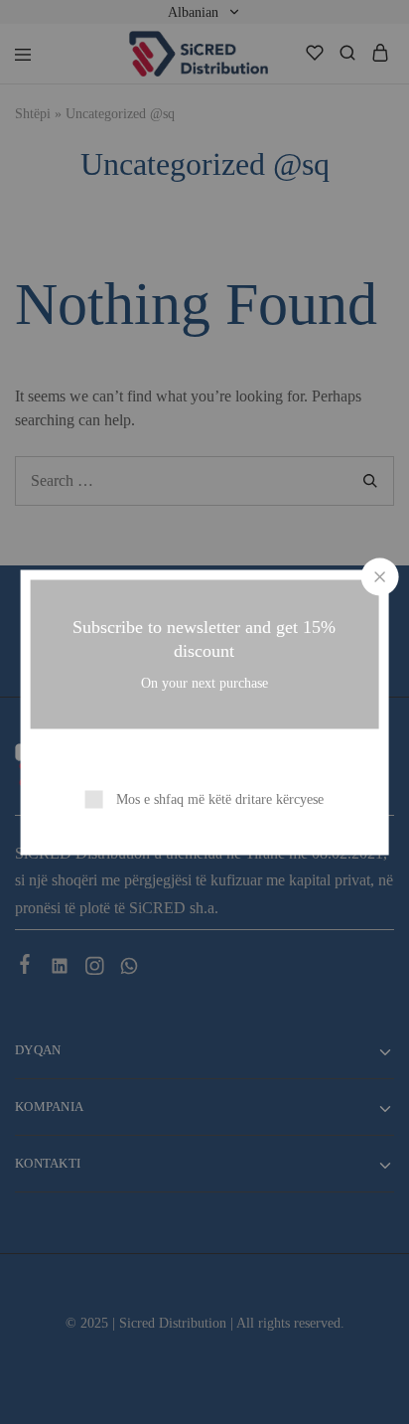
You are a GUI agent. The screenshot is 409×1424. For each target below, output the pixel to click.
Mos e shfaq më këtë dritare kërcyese (220, 798)
